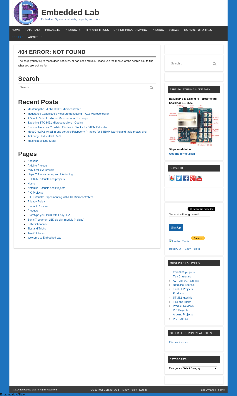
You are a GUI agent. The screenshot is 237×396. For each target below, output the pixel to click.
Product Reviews (165, 29)
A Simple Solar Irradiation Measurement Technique (58, 118)
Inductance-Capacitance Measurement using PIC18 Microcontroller (68, 113)
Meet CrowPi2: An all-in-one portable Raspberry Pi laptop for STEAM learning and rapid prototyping (87, 131)
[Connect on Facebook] (186, 180)
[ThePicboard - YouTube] (199, 180)
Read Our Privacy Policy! (184, 248)
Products (73, 29)
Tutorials (33, 29)
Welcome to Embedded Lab (44, 237)
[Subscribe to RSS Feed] (172, 180)
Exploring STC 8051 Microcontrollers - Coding (55, 122)
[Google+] (193, 180)
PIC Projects (35, 192)
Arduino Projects (38, 165)
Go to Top (96, 389)
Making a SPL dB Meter (42, 140)
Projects (52, 29)
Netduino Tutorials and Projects (46, 187)
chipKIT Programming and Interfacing (50, 174)
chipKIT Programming (130, 29)
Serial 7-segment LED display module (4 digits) (56, 219)
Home (16, 29)
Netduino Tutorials (184, 284)
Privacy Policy (36, 201)
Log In (143, 389)
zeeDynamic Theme (213, 389)
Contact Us (111, 389)
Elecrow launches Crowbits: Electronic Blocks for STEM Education (68, 127)
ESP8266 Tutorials (198, 29)
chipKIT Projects (183, 289)
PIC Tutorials (180, 318)
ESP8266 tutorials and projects (46, 179)
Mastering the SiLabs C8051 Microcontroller (54, 109)
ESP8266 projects (184, 272)
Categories (175, 368)
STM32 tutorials (37, 224)
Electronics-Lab (178, 342)
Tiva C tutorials (37, 233)
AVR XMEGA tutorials (41, 170)
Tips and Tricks (97, 29)
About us (35, 37)
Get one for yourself (182, 153)
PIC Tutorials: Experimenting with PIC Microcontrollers (60, 197)
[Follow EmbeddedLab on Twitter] (179, 180)
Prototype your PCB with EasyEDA (49, 215)
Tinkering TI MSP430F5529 (44, 136)
